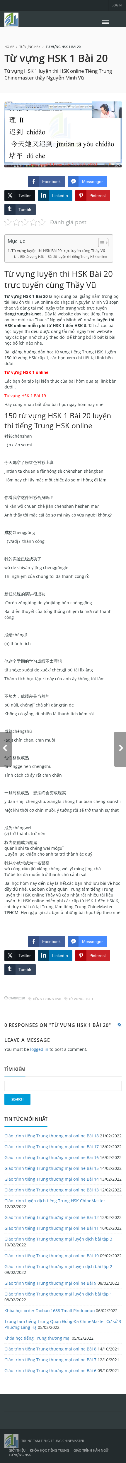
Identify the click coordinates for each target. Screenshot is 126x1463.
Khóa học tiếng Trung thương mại (37, 1338)
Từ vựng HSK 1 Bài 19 (25, 395)
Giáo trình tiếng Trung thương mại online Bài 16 (51, 1157)
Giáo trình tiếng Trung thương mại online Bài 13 (51, 1190)
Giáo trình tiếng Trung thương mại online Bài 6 (50, 1370)
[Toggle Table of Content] (100, 243)
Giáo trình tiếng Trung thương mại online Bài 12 (51, 1217)
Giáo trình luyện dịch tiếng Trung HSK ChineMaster (54, 1200)
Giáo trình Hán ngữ (91, 1450)
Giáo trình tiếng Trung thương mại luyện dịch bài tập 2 (58, 1266)
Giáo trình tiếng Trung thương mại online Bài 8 (50, 1349)
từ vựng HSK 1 (81, 999)
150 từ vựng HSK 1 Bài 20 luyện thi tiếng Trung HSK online (63, 256)
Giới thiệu (17, 1450)
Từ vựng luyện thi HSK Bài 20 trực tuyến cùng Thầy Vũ (58, 250)
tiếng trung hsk (47, 999)
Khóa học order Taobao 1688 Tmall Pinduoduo (49, 1310)
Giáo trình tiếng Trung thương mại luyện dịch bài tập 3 (58, 1239)
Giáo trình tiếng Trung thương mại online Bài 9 (50, 1283)
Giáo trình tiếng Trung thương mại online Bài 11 (51, 1228)
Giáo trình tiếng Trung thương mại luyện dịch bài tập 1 (58, 1294)
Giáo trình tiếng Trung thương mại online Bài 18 (51, 1136)
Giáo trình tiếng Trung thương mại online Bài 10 (51, 1255)
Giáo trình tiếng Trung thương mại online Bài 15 (51, 1168)
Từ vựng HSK (29, 46)
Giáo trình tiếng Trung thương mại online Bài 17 (51, 1146)
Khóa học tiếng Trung (49, 1450)
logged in (39, 1049)
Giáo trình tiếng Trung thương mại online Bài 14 (51, 1179)
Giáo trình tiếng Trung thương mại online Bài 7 (50, 1359)
